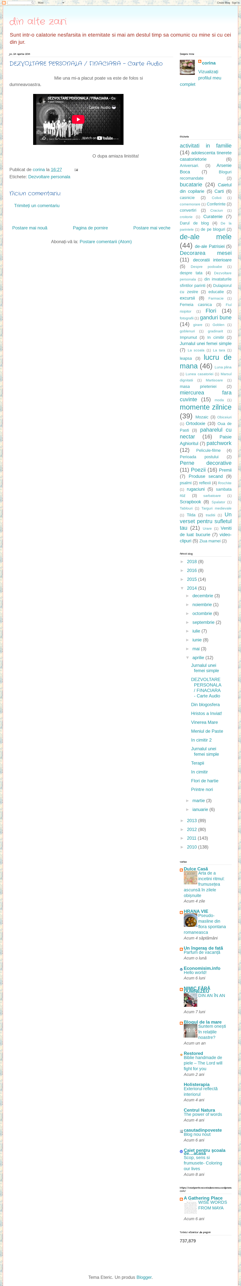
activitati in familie (206, 146)
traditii (210, 515)
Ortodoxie (195, 423)
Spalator (218, 502)
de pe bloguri (213, 229)
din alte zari (38, 21)
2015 (192, 579)
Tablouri (186, 508)
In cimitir (215, 337)
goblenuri (187, 331)
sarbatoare (212, 496)
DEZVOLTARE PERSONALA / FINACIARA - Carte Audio (206, 687)
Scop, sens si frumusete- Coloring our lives (203, 1163)
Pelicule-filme (208, 450)
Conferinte (216, 204)
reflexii (205, 482)
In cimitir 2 (201, 740)
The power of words (203, 1114)
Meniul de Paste (207, 731)
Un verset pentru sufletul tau (206, 521)
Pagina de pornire (90, 227)
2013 (192, 820)
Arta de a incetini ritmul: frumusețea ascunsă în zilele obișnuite (204, 884)
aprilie (198, 657)
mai (196, 648)
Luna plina (223, 367)
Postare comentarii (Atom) (106, 241)
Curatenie (213, 216)
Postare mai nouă (29, 227)
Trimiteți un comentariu (36, 205)
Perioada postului (199, 456)
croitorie (186, 217)
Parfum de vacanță (202, 952)
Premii (225, 470)
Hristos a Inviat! (206, 713)
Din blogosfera (205, 704)
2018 (192, 561)
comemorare (190, 204)
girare (197, 325)
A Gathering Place (203, 1198)
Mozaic (201, 417)
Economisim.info (202, 968)
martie (199, 800)
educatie (216, 291)
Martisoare (214, 380)
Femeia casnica (196, 304)
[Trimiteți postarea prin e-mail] (75, 169)
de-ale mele (206, 237)
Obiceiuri (224, 417)
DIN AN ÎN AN (211, 995)
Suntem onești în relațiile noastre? (212, 1032)
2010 (192, 846)
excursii (187, 298)
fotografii (187, 318)
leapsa (186, 358)
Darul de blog (194, 223)
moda (219, 400)
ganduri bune (216, 317)
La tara (219, 350)
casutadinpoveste (203, 1130)
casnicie (187, 197)
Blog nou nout (197, 1134)
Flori (211, 311)
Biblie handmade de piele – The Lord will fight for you (203, 1063)
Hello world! (195, 972)
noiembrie (202, 604)
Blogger (144, 1277)
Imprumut (188, 337)
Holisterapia (197, 1084)
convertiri (188, 210)
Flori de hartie (204, 780)
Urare (207, 528)
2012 (192, 829)
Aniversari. (189, 165)
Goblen (218, 325)
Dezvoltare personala (49, 176)
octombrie (202, 613)
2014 (192, 588)
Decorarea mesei (206, 253)
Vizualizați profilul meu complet (200, 78)
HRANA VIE (196, 911)
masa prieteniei (198, 386)
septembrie (204, 622)
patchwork (219, 443)
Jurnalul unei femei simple (206, 343)
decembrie (203, 595)
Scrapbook (190, 501)
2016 (192, 570)
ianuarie (200, 809)
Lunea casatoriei (199, 374)
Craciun (216, 210)
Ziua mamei (210, 541)
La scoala (196, 350)
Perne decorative (206, 463)
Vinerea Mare (204, 722)
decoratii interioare (212, 259)
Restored (193, 1053)
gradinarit (215, 331)
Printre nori (202, 789)
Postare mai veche (151, 227)
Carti (219, 191)
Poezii (198, 470)
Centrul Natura (199, 1110)
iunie (197, 639)
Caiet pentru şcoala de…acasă (204, 1152)
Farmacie (216, 298)
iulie (196, 630)
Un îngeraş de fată (203, 948)
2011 (192, 838)
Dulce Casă (196, 868)
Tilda (191, 515)
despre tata (191, 273)
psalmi (186, 482)
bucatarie (191, 184)
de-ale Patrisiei (209, 246)
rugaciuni (196, 489)
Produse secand (206, 476)
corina (209, 62)
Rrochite (225, 483)
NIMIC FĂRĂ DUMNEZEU (197, 990)
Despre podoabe (206, 267)
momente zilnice (206, 407)
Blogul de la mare (203, 1022)
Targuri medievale (216, 508)
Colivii (216, 198)
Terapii (197, 763)
